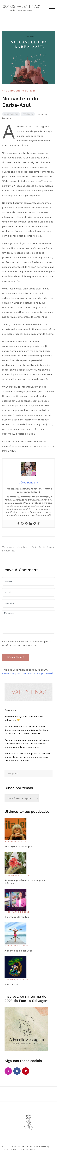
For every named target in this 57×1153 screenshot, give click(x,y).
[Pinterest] (34, 523)
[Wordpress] (26, 523)
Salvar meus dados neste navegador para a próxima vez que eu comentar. (26, 643)
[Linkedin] (30, 523)
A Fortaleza (11, 984)
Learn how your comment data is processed (27, 673)
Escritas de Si (11, 114)
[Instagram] (22, 523)
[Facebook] (18, 523)
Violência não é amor (43, 547)
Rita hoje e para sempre (18, 846)
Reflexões (28, 114)
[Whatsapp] (38, 523)
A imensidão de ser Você (18, 950)
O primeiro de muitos (17, 917)
